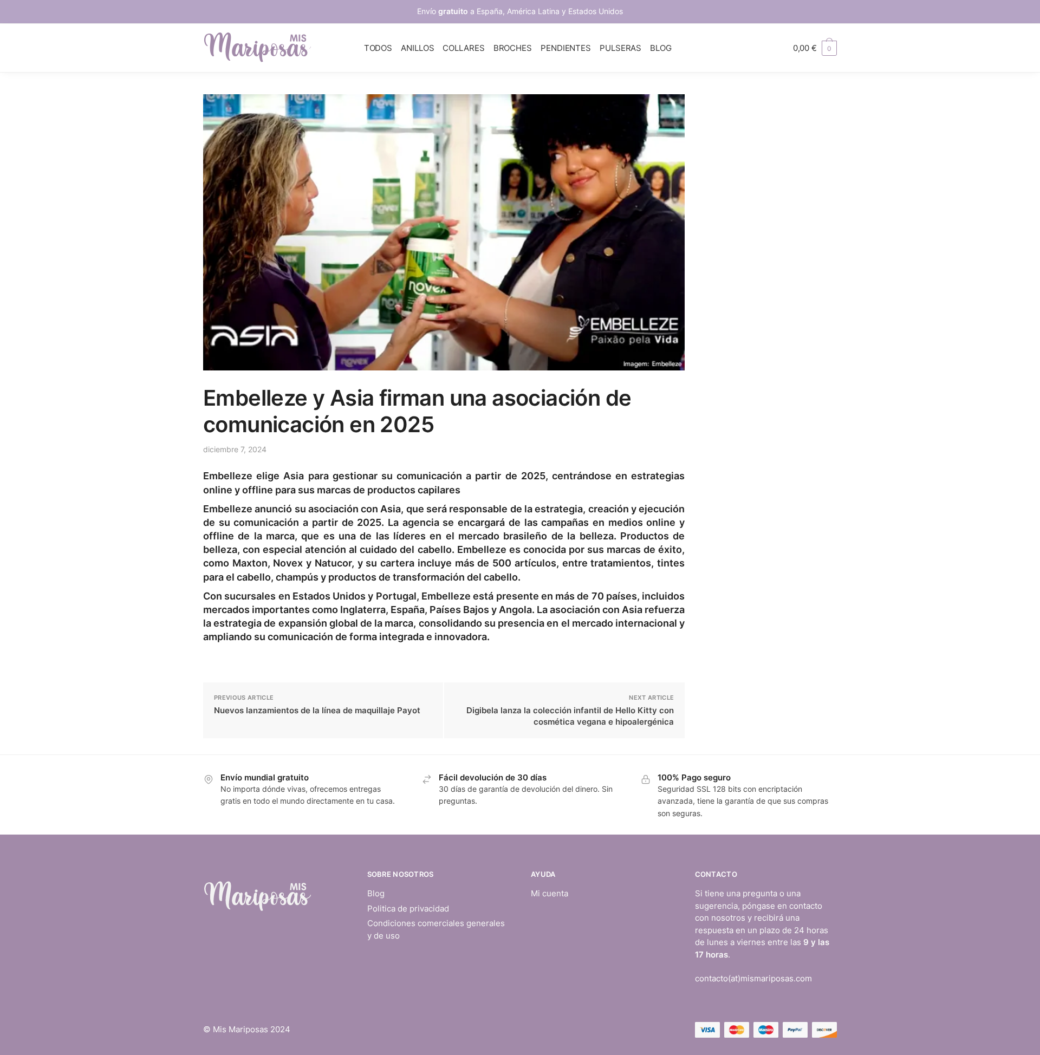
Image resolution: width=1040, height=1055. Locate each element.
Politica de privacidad (408, 908)
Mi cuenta (549, 893)
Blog (376, 893)
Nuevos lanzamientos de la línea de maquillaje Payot (317, 710)
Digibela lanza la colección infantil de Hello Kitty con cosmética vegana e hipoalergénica (570, 716)
